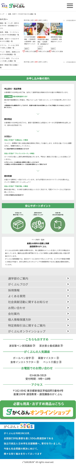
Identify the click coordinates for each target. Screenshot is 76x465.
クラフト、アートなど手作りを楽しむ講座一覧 (9, 46)
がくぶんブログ (18, 284)
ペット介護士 (50, 362)
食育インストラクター (23, 362)
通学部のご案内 (18, 278)
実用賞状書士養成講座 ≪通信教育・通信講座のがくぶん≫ (43, 42)
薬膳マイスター (47, 358)
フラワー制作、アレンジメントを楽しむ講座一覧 (9, 59)
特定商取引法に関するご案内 (26, 325)
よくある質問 (16, 296)
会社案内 (14, 314)
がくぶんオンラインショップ (26, 331)
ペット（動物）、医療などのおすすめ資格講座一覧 (10, 53)
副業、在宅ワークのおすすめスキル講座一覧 (9, 40)
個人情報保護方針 (19, 319)
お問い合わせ (16, 308)
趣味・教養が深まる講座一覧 (9, 66)
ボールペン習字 (22, 358)
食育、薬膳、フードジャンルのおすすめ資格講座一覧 (9, 33)
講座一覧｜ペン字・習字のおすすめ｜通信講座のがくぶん (9, 25)
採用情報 (14, 290)
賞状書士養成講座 (49, 345)
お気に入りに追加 (30, 51)
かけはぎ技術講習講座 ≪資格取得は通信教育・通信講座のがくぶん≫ (29, 40)
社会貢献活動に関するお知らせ (28, 302)
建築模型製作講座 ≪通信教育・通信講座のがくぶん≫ (57, 39)
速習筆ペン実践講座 (20, 345)
